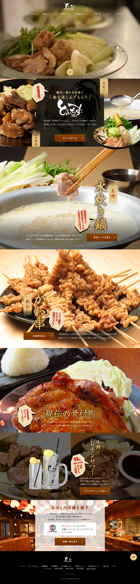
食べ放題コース (66, 566)
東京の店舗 (58, 568)
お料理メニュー (65, 14)
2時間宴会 (54, 566)
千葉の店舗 (79, 568)
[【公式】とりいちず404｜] (70, 6)
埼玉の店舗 (69, 568)
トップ (18, 14)
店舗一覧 (97, 14)
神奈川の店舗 (91, 569)
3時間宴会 (44, 566)
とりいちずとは (32, 14)
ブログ (108, 14)
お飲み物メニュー (82, 14)
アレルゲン (120, 14)
